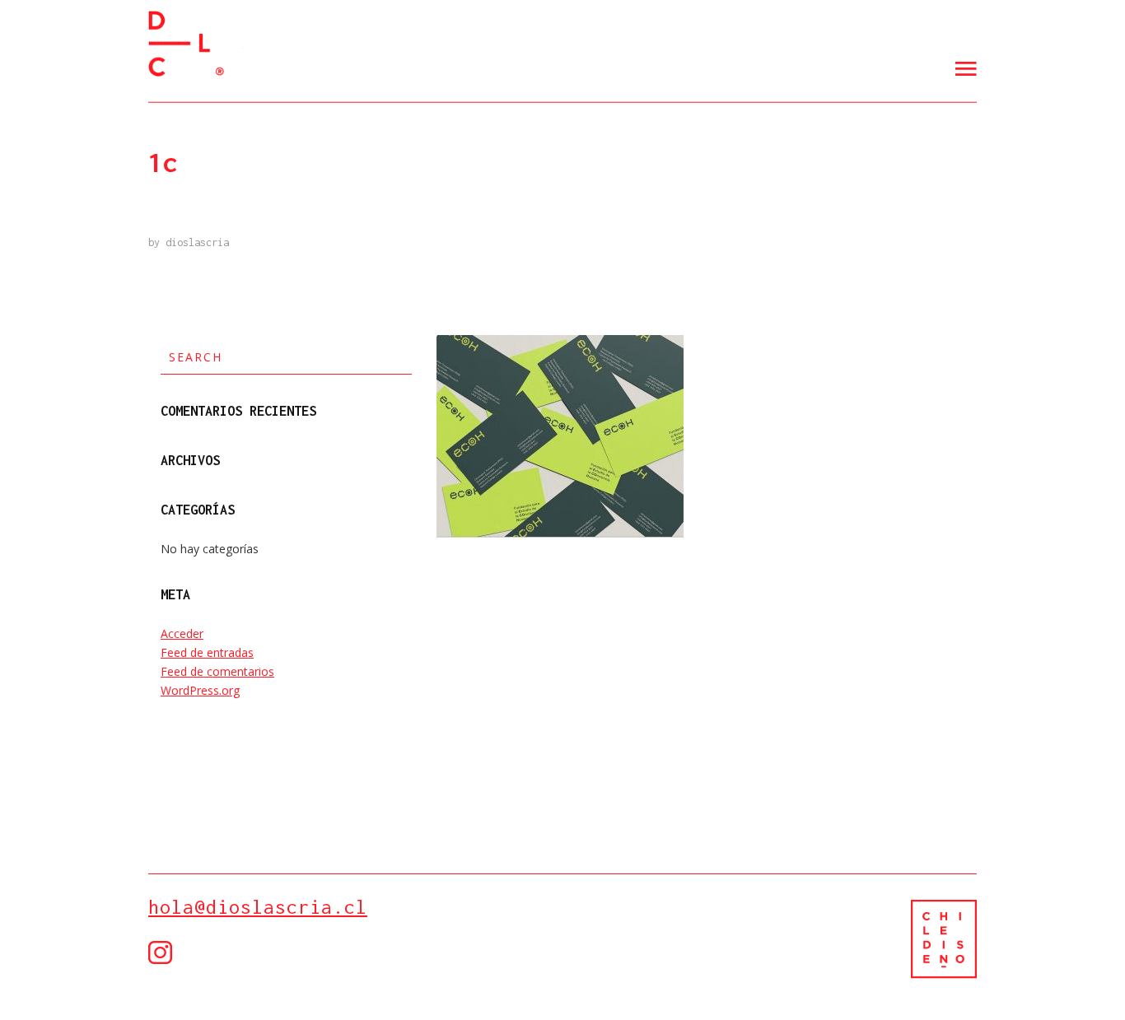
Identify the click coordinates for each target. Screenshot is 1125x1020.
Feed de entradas (207, 652)
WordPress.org (200, 690)
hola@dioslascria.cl (257, 907)
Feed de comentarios (217, 671)
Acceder (182, 633)
